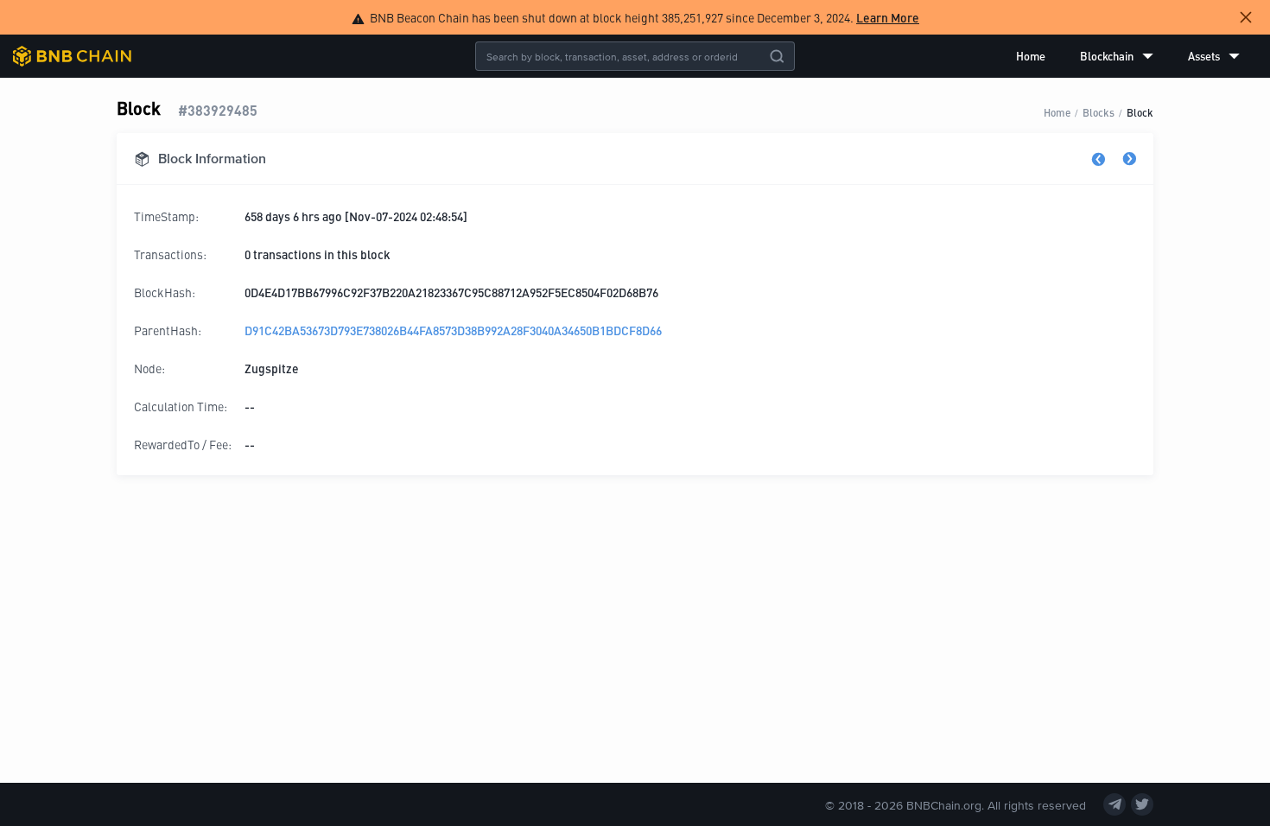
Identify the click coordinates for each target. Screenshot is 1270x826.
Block (1140, 112)
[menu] (1128, 56)
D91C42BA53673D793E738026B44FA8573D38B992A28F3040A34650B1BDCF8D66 (453, 330)
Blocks (1098, 112)
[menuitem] (1031, 56)
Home (1030, 56)
